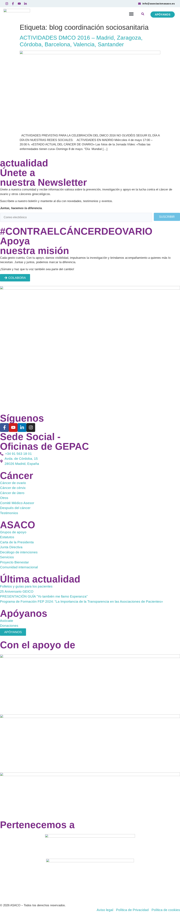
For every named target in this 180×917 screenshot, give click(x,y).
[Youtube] (13, 427)
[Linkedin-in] (22, 427)
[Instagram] (30, 427)
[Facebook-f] (4, 427)
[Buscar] (143, 14)
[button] (131, 14)
